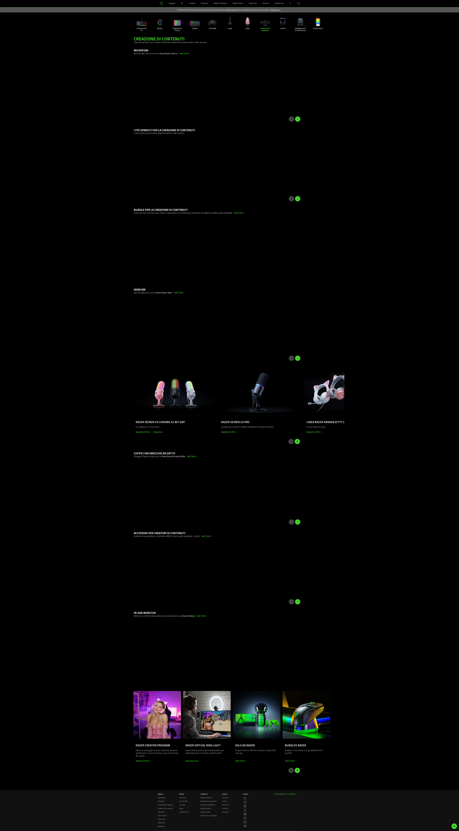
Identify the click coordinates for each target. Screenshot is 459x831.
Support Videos (205, 812)
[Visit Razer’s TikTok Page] (245, 818)
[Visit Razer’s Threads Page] (245, 806)
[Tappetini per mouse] (177, 21)
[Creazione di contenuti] (265, 21)
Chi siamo (225, 798)
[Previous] (291, 119)
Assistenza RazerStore (208, 805)
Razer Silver (161, 819)
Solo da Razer (162, 816)
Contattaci (225, 812)
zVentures (225, 808)
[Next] (297, 119)
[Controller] (212, 21)
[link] (161, 3)
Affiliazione (161, 823)
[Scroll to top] (454, 826)
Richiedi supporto (206, 798)
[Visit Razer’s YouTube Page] (245, 814)
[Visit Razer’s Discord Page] (245, 826)
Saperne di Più (143, 432)
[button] (298, 3)
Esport (181, 808)
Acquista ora (275, 10)
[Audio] (229, 21)
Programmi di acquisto (165, 808)
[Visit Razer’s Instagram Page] (245, 802)
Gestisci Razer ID (206, 808)
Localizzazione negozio (165, 805)
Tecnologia (182, 798)
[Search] (290, 3)
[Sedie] (247, 21)
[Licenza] (282, 21)
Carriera (224, 801)
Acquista (158, 432)
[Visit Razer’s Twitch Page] (245, 822)
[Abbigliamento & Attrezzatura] (300, 21)
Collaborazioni (184, 812)
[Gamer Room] (317, 21)
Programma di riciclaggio (209, 816)
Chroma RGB (183, 801)
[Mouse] (159, 21)
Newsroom (225, 805)
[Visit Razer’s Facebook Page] (245, 798)
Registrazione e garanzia (208, 801)
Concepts (182, 805)
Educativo (161, 812)
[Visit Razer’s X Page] (245, 810)
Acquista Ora (192, 761)
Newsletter (161, 826)
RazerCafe (161, 801)
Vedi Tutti (240, 761)
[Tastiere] (194, 21)
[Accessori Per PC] (142, 21)
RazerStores (161, 798)
